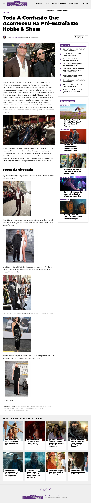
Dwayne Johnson (21, 406)
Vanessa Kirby (23, 410)
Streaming (50, 10)
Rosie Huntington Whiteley (11, 410)
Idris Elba (31, 408)
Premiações (72, 3)
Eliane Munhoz (15, 37)
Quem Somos (62, 10)
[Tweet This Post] (79, 37)
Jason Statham (39, 408)
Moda (62, 3)
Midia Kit (56, 495)
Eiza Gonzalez (31, 406)
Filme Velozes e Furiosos (43, 406)
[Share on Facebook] (75, 37)
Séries (38, 3)
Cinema (46, 3)
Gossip (54, 3)
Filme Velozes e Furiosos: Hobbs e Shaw (15, 408)
